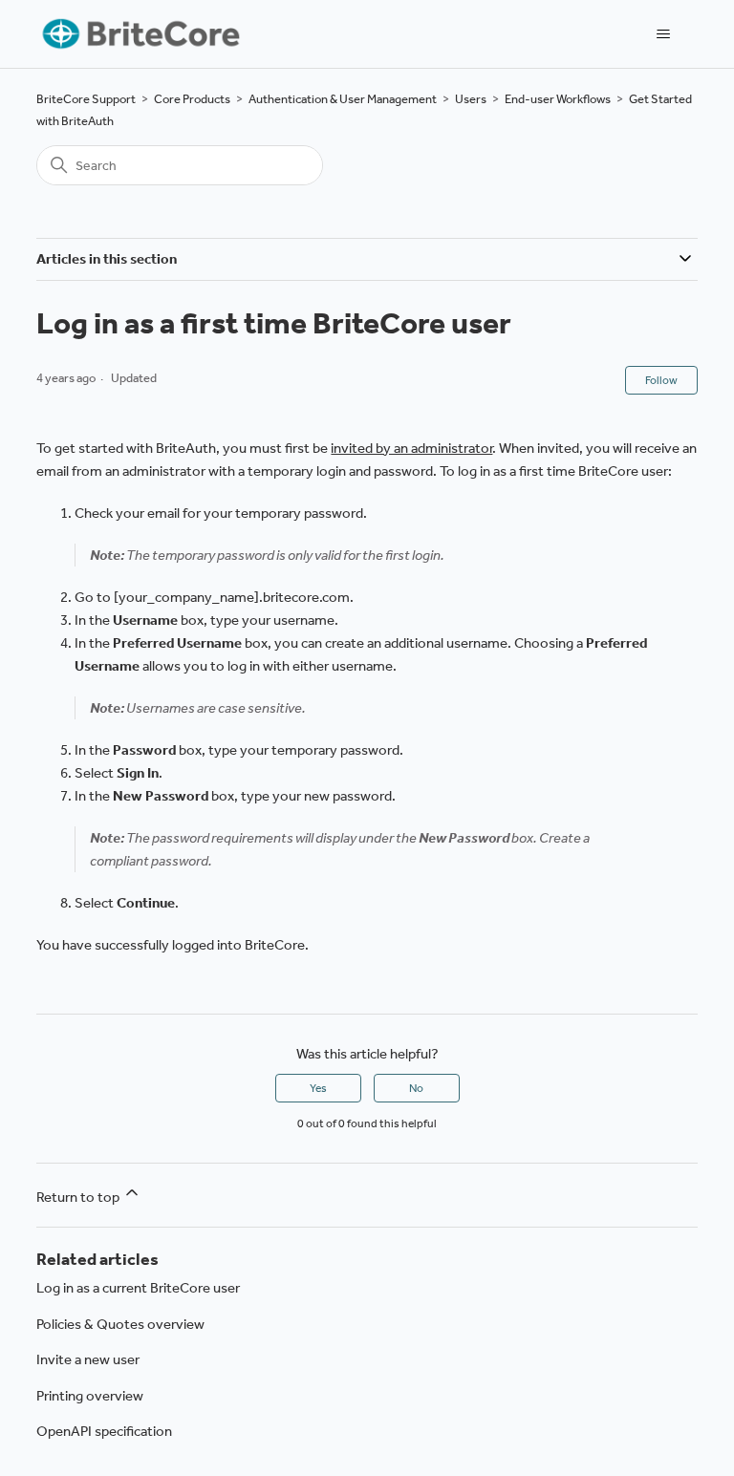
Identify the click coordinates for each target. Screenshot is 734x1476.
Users (470, 99)
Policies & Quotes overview (120, 1324)
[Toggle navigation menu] (664, 34)
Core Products (192, 99)
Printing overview (89, 1395)
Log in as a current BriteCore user (138, 1287)
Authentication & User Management (342, 99)
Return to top (79, 1197)
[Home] (139, 34)
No (416, 1088)
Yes (318, 1088)
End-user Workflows (558, 99)
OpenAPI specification (104, 1431)
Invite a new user (88, 1359)
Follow (661, 380)
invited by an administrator (411, 448)
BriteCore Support (86, 99)
